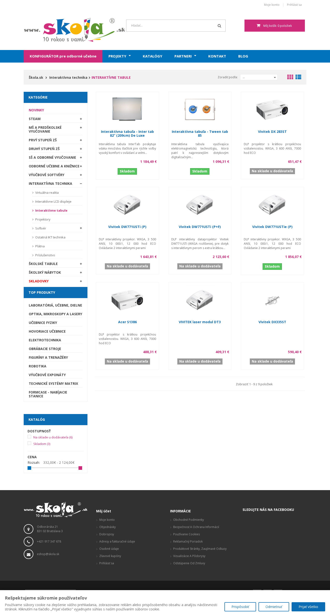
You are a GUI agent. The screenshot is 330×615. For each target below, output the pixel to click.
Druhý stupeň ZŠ (44, 148)
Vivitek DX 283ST (272, 131)
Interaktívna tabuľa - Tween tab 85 (200, 133)
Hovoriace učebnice (47, 331)
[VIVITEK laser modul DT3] (199, 299)
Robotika (37, 366)
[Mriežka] (290, 78)
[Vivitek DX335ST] (272, 299)
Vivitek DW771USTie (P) (272, 226)
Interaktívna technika (50, 183)
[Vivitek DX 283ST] (272, 109)
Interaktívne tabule (51, 210)
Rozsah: (34, 462)
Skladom (41, 444)
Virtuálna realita (47, 192)
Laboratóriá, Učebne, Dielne (55, 305)
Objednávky (107, 527)
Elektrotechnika (45, 340)
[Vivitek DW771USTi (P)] (127, 204)
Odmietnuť (273, 606)
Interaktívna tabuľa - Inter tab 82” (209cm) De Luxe (127, 133)
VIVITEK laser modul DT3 (200, 322)
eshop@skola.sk (48, 554)
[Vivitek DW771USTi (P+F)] (199, 204)
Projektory (42, 219)
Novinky (36, 110)
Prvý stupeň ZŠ (43, 140)
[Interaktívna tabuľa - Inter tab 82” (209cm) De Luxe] (127, 109)
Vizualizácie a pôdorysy (189, 556)
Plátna (40, 246)
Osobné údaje (109, 549)
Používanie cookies (186, 534)
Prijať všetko (308, 606)
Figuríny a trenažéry (48, 357)
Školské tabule (43, 263)
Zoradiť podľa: (228, 77)
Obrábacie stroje (45, 348)
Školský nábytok (45, 272)
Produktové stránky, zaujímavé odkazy (200, 549)
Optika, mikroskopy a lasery (55, 314)
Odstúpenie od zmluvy (189, 563)
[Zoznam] (298, 78)
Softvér (40, 228)
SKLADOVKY (39, 281)
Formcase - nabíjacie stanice (48, 394)
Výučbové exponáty (47, 374)
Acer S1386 (127, 322)
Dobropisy (106, 534)
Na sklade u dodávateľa (52, 437)
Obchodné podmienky (188, 520)
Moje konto (272, 5)
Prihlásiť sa (294, 5)
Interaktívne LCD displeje (53, 201)
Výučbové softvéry (46, 174)
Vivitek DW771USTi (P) (127, 226)
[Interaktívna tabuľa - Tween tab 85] (199, 109)
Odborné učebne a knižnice (54, 166)
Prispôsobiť (240, 606)
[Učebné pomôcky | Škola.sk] (55, 30)
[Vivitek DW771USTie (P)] (272, 204)
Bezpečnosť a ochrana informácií (196, 527)
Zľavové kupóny (110, 556)
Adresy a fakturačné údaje (117, 541)
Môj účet (103, 511)
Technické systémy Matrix (53, 383)
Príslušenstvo (45, 255)
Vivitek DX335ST (272, 322)
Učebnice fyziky (43, 322)
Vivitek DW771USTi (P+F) (200, 226)
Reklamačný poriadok (188, 541)
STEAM (35, 118)
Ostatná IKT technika (50, 237)
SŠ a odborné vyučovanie (52, 157)
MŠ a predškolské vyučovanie (45, 129)
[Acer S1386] (127, 299)
